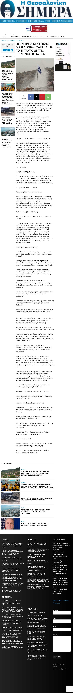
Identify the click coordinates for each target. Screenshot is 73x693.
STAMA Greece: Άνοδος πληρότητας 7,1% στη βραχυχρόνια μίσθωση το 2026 (37, 651)
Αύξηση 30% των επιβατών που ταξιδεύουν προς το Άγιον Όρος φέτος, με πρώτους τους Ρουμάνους (36, 657)
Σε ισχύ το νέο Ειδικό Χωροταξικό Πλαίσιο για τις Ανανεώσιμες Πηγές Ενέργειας (7, 121)
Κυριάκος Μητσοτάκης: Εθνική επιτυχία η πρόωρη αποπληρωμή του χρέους (38, 562)
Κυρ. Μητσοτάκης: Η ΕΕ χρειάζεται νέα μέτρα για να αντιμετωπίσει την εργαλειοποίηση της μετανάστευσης (38, 580)
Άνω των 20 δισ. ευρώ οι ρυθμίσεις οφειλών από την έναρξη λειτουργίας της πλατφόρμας (12, 616)
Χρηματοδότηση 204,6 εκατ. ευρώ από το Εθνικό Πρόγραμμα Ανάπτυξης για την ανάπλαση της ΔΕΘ (11, 602)
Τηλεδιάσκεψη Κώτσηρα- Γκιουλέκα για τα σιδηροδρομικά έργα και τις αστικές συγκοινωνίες (7, 142)
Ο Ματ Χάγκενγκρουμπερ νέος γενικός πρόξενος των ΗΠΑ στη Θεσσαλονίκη (11, 570)
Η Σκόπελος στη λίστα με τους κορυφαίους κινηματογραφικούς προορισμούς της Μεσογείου (36, 627)
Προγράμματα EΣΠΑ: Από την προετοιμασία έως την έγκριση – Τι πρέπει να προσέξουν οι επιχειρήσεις (12, 642)
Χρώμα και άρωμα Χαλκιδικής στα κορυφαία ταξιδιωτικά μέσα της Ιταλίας (36, 632)
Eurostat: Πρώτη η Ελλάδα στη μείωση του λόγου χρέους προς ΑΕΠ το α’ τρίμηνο (12, 647)
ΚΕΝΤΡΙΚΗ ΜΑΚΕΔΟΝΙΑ (16, 40)
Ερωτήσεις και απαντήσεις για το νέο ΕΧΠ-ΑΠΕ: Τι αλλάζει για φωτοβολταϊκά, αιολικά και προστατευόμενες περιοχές (12, 585)
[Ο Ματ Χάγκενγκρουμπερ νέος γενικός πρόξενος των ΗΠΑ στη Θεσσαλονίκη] (10, 524)
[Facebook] (4, 50)
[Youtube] (12, 50)
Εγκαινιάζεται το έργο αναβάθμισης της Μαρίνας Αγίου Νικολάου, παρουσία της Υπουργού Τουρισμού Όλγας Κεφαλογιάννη (37, 620)
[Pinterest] (42, 97)
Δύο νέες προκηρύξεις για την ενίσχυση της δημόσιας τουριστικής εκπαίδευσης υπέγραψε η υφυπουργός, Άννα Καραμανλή (38, 587)
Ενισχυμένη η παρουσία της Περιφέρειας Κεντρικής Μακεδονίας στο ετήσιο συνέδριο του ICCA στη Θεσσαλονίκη (37, 644)
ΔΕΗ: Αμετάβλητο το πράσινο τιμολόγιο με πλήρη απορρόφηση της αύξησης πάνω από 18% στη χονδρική (12, 622)
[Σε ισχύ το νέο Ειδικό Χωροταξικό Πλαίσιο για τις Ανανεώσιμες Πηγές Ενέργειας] (8, 111)
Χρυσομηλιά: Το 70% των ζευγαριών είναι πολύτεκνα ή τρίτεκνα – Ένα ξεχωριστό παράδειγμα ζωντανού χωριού (7, 75)
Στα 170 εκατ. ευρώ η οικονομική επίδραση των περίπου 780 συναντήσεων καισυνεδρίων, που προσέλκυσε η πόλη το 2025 (11, 635)
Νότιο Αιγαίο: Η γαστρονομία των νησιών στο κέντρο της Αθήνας (11, 591)
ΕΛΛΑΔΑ (23, 469)
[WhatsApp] (48, 97)
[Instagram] (6, 50)
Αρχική (3, 40)
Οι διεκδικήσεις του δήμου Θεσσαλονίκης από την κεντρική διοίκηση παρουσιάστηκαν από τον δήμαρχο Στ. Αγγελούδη (37, 568)
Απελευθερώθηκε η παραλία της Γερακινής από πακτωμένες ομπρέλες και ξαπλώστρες (36, 614)
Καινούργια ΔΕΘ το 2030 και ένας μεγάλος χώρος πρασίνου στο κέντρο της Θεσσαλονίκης (36, 575)
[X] (9, 50)
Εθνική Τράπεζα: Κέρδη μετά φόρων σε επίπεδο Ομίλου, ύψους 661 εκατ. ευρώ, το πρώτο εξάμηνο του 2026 (12, 629)
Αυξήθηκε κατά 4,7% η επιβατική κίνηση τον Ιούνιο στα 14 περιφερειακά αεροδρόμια (36, 638)
